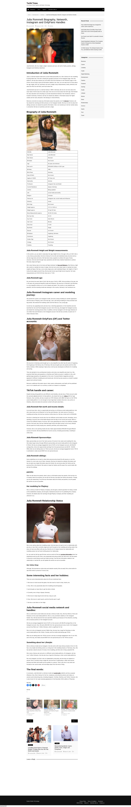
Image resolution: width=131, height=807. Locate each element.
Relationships (84, 102)
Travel (82, 115)
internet (66, 101)
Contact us (102, 803)
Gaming (83, 86)
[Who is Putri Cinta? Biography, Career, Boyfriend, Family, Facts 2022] (35, 704)
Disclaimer (100, 801)
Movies (83, 96)
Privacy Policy (83, 801)
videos (66, 396)
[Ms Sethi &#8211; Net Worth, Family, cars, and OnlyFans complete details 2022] (69, 704)
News (82, 99)
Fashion (83, 80)
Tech (39, 9)
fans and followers (62, 265)
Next (74, 720)
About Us (86, 803)
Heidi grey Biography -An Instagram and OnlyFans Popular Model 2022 (51, 711)
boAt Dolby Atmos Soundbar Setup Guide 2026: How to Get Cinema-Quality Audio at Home (91, 31)
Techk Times (32, 3)
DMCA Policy (80, 803)
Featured (83, 83)
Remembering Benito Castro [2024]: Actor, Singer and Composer (63, 747)
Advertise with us (52, 9)
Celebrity (51, 26)
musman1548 (31, 26)
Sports (44, 9)
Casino (83, 64)
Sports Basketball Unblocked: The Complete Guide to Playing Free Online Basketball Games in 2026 (92, 43)
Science (83, 105)
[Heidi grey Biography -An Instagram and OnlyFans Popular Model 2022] (52, 704)
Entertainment (84, 77)
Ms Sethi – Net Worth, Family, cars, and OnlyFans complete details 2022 (69, 711)
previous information (66, 554)
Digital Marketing (85, 74)
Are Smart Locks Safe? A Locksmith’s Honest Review (92, 37)
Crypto (82, 70)
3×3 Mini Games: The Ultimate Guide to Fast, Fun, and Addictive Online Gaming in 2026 (92, 48)
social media (57, 673)
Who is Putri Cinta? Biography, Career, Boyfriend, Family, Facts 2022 (34, 711)
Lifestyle (83, 93)
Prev (31, 720)
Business (32, 9)
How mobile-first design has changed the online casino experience (91, 25)
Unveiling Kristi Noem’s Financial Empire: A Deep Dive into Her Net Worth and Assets (38, 749)
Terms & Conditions (92, 801)
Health (82, 90)
